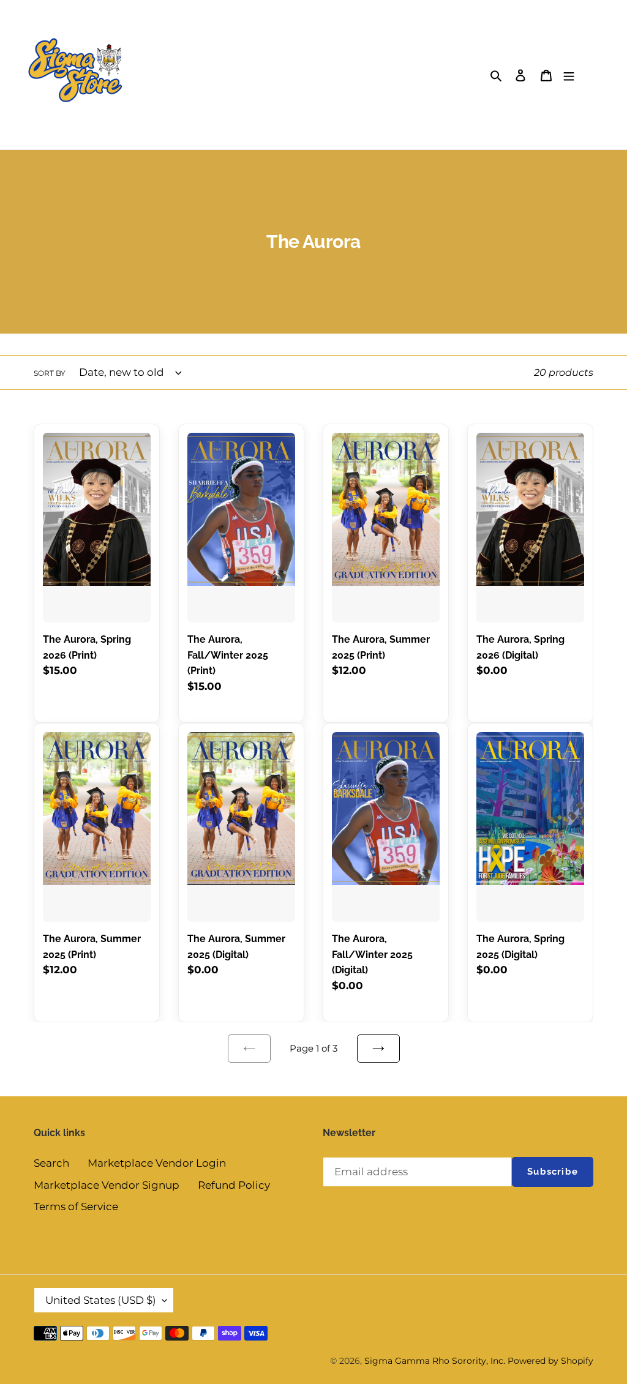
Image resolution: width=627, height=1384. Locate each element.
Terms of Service (76, 1206)
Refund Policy (234, 1185)
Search (51, 1163)
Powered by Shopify (550, 1360)
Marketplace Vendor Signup (106, 1185)
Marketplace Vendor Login (157, 1163)
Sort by (50, 373)
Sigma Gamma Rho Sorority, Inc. (434, 1360)
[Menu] (569, 74)
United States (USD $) (100, 1300)
